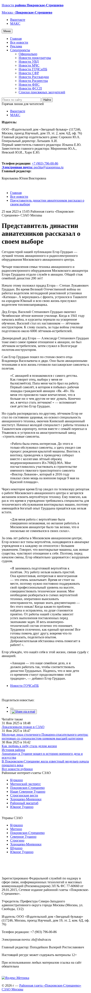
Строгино (17, 840)
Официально (28, 54)
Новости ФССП (30, 88)
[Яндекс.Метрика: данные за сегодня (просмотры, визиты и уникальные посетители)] (15, 978)
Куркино (16, 780)
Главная (16, 38)
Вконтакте (17, 19)
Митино (16, 829)
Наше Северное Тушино (27, 791)
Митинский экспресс (25, 784)
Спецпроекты (20, 50)
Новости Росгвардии (34, 77)
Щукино (16, 848)
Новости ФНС (29, 84)
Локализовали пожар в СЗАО (23, 727)
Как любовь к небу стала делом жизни (29, 746)
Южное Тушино (21, 807)
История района (13, 750)
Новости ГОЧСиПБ (33, 69)
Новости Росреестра (33, 81)
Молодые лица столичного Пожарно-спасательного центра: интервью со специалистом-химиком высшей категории (45, 736)
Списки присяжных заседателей (42, 92)
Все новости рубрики (17, 769)
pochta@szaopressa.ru (48, 167)
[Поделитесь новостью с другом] (23, 711)
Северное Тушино (23, 836)
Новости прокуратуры (35, 58)
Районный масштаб (24, 803)
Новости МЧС (29, 65)
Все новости (19, 42)
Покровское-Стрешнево (27, 788)
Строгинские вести (24, 795)
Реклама (16, 46)
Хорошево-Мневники (25, 799)
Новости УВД (29, 61)
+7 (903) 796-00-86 (30, 165)
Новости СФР (29, 73)
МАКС (15, 23)
